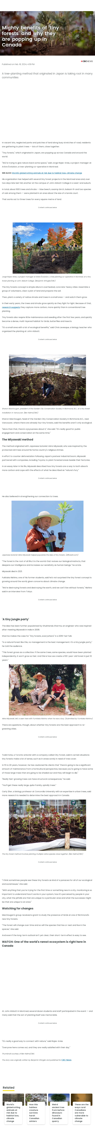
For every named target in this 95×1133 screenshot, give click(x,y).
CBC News (66, 1060)
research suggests (11, 307)
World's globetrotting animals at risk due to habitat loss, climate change (47, 173)
